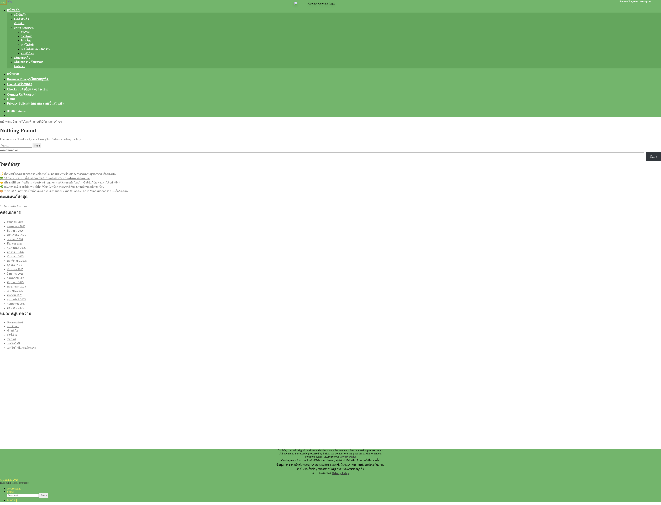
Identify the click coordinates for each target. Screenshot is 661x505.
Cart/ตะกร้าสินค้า (19, 84)
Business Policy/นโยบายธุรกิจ (28, 79)
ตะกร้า (12, 500)
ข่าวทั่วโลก (27, 53)
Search (10, 491)
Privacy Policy (348, 456)
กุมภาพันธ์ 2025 (16, 299)
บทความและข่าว (24, 27)
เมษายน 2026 (15, 239)
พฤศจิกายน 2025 (17, 260)
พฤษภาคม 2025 (16, 286)
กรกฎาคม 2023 (16, 303)
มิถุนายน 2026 (15, 230)
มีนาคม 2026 (14, 243)
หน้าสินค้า (20, 14)
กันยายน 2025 (15, 269)
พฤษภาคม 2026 (16, 235)
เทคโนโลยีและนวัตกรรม (35, 49)
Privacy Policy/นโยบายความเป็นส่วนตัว (35, 103)
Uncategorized (15, 322)
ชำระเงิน (19, 23)
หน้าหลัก (13, 10)
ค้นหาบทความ (9, 150)
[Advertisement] (103, 374)
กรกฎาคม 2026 (16, 226)
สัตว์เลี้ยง (26, 40)
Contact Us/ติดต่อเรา (21, 94)
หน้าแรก (13, 74)
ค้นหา (653, 156)
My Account (13, 488)
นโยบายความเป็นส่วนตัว (28, 62)
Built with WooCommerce (14, 482)
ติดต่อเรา (19, 66)
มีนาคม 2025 (14, 295)
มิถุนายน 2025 (15, 282)
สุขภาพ (25, 31)
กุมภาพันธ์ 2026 (16, 247)
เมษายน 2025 (15, 290)
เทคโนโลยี (27, 44)
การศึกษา (26, 36)
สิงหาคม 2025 (15, 273)
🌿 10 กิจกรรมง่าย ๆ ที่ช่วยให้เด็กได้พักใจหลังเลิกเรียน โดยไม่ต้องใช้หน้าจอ (45, 178)
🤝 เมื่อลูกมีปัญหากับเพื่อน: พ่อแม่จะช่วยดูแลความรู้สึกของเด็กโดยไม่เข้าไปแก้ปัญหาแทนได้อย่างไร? (60, 182)
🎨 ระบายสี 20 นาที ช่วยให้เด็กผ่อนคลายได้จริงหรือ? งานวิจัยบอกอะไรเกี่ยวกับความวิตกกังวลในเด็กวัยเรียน (64, 191)
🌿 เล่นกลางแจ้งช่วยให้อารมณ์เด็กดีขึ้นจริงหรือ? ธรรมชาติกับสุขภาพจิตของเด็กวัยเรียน (52, 186)
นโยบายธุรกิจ (22, 57)
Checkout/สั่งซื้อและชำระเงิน (27, 89)
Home (11, 99)
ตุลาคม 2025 (14, 265)
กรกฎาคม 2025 (16, 277)
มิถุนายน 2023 (15, 308)
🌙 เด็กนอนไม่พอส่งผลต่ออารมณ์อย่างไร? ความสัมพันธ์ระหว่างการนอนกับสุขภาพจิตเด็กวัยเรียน (58, 173)
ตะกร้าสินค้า (21, 19)
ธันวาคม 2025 (15, 256)
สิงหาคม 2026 (15, 222)
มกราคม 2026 (15, 252)
